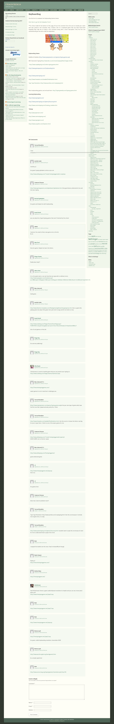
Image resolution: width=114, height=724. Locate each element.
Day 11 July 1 (93, 41)
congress (104, 239)
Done (7, 15)
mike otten (37, 270)
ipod (101, 246)
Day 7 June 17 (93, 51)
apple (93, 236)
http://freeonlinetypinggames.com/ (39, 387)
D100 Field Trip (94, 65)
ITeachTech (7, 39)
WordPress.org (91, 265)
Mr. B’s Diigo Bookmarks (14, 75)
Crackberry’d (93, 126)
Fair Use (92, 133)
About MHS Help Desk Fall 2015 (12, 89)
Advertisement (93, 157)
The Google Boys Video (95, 151)
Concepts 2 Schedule (95, 125)
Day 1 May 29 (93, 40)
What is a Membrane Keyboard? (12, 69)
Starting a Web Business (95, 147)
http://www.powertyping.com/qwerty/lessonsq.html (43, 101)
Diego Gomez (38, 256)
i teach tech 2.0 (13, 4)
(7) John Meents (9, 76)
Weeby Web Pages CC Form (10, 26)
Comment (32, 683)
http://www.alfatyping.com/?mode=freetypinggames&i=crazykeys (47, 174)
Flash (92, 212)
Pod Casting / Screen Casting (96, 174)
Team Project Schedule (95, 179)
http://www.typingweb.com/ (36, 98)
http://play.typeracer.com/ (36, 112)
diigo (89, 241)
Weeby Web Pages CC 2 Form (11, 29)
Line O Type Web (94, 168)
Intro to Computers (94, 83)
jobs (103, 246)
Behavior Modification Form (96, 185)
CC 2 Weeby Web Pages (10, 35)
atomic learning (98, 236)
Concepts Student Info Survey (11, 23)
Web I (75, 10)
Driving (93, 71)
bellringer (93, 239)
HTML (92, 214)
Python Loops (93, 199)
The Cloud (92, 100)
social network (98, 251)
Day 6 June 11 (93, 50)
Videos (92, 203)
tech (92, 253)
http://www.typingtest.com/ (36, 120)
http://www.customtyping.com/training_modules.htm (43, 105)
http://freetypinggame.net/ (37, 576)
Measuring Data (95, 87)
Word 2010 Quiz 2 (95, 121)
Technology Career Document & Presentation (99, 150)
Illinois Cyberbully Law (95, 80)
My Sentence (94, 111)
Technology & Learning (14, 102)
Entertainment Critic (96, 108)
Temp (93, 76)
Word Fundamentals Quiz (97, 115)
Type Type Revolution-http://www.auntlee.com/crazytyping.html (46, 83)
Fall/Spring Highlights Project (96, 165)
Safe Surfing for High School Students (98, 94)
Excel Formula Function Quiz (97, 73)
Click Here (12, 60)
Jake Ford (37, 242)
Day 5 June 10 (93, 48)
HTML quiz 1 (94, 218)
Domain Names (94, 129)
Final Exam (93, 79)
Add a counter (94, 97)
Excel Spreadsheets (94, 68)
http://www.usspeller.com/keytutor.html (40, 124)
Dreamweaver (93, 207)
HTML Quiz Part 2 (95, 222)
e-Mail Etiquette (94, 130)
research (105, 250)
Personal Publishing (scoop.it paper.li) (98, 143)
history (100, 243)
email (97, 241)
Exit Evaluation (93, 78)
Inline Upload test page (95, 224)
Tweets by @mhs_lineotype (93, 31)
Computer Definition (96, 105)
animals (89, 236)
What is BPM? (8, 66)
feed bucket (105, 241)
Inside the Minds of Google (96, 82)
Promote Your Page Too (9, 47)
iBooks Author (93, 167)
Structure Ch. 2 (94, 201)
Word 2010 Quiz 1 (95, 119)
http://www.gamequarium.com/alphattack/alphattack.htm (46, 188)
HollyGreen (37, 585)
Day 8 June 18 (93, 53)
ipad (95, 246)
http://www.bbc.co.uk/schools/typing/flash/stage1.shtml (56, 61)
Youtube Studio (93, 181)
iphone (98, 246)
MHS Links (104, 248)
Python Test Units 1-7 (95, 200)
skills (93, 251)
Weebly (92, 103)
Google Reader (93, 139)
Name (31, 702)
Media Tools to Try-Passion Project (97, 169)
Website (31, 710)
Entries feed (91, 262)
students (105, 251)
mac (93, 248)
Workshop (80, 10)
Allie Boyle (37, 366)
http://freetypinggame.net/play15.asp (40, 636)
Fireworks (92, 211)
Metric (93, 75)
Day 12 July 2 (93, 43)
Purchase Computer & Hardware (97, 146)
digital (107, 239)
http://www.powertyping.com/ (37, 75)
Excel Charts (94, 72)
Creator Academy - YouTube (11, 79)
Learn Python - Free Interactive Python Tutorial (15, 85)
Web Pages (93, 101)
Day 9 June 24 (93, 54)
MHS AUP (92, 186)
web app (104, 253)
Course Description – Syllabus (96, 160)
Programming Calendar (95, 194)
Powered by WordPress (54, 721)
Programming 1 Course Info (96, 192)
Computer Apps (19, 10)
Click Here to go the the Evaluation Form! (40, 22)
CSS (93, 215)
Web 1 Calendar (94, 229)
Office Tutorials (93, 90)
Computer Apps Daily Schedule (97, 60)
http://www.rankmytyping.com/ (37, 116)
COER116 (12, 10)
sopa (103, 251)
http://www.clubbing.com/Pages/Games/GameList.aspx (45, 373)
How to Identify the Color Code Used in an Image (15, 68)
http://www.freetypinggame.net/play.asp (41, 471)
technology (96, 253)
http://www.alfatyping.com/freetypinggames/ (42, 453)
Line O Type (91, 18)
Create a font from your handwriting (98, 128)
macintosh (98, 248)
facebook (101, 241)
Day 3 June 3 (93, 46)
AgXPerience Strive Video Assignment (98, 158)
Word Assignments (94, 104)
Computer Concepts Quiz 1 (97, 85)
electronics (94, 241)
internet (104, 244)
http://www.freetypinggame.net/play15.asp (42, 594)
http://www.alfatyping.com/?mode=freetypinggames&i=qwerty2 (47, 437)
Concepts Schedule (94, 64)
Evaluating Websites (95, 67)
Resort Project (93, 228)
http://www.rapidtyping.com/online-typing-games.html (43, 64)
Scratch (92, 96)
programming (101, 250)
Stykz (92, 149)
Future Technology (95, 86)
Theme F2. (62, 721)
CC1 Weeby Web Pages (9, 32)
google (93, 244)
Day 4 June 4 (93, 47)
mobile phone (90, 250)
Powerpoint (93, 93)
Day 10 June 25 (94, 39)
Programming (68, 10)
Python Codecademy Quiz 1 (96, 197)
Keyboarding (93, 89)
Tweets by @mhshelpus (93, 27)
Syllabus (92, 57)
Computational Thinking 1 (96, 189)
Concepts (27, 10)
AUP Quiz (92, 183)
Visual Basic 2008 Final (95, 204)
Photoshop (93, 226)
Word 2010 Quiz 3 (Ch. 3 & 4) (98, 122)
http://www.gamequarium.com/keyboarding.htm (42, 68)
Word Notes (93, 117)
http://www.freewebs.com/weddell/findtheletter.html (43, 79)
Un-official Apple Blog (13, 105)
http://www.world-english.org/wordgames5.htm (43, 654)
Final (92, 210)
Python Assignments (95, 196)
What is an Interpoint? (10, 65)
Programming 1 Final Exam (96, 193)
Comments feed (92, 264)
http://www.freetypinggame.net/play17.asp (42, 608)
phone (98, 250)
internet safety (90, 246)
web (102, 253)
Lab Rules (61, 10)
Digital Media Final (94, 162)
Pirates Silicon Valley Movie (96, 92)
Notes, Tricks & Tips (95, 172)
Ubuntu (92, 153)
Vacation (94, 114)
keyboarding (90, 248)
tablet (89, 253)
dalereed (7, 87)
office (94, 250)
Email (30, 706)
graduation (97, 243)
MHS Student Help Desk (94, 22)
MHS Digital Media (92, 21)
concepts (100, 239)
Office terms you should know (98, 118)
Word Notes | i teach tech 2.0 (11, 78)
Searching (93, 98)
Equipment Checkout (95, 164)
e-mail (91, 241)
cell (98, 239)
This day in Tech (11, 63)
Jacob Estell (37, 212)
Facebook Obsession (95, 132)
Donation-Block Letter (96, 107)
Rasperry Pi (93, 55)
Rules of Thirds (93, 175)
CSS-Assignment (95, 217)
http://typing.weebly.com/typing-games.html (65, 90)
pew (96, 250)
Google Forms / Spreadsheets (96, 137)
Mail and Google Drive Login (94, 19)
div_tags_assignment (96, 208)
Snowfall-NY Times (94, 176)
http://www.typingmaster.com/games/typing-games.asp (54, 57)
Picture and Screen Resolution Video (98, 144)
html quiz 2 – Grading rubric (97, 221)
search (90, 251)
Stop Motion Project (94, 178)
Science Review (95, 112)
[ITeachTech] (10, 41)
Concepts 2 (35, 10)
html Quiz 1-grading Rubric (97, 219)
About (6, 10)
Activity (93, 69)
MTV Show (93, 171)
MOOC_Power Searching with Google (98, 142)
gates (89, 243)
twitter (100, 253)
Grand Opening (95, 110)
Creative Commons (44, 10)
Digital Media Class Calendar (96, 161)
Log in (90, 261)
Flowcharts (93, 190)
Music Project (93, 225)
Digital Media (53, 10)
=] (35, 465)
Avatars (92, 62)
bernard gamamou (39, 198)
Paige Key (37, 338)
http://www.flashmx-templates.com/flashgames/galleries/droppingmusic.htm (51, 308)
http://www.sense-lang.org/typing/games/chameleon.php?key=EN (48, 672)
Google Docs (93, 136)
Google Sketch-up (94, 140)
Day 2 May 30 (93, 44)
